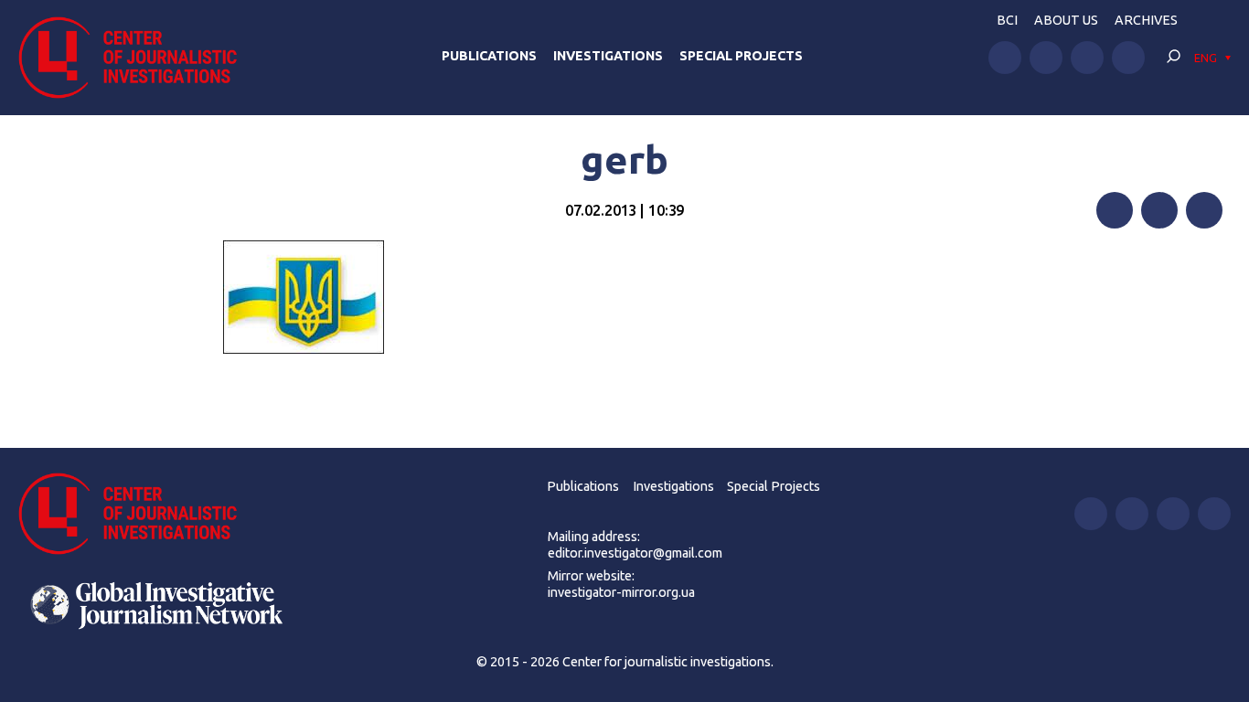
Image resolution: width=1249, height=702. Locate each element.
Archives (1146, 20)
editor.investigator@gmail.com (635, 553)
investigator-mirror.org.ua (621, 592)
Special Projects (741, 55)
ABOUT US (1066, 20)
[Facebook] (1114, 210)
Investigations (608, 55)
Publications (489, 55)
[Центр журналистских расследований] (136, 57)
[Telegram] (1204, 210)
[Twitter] (1159, 210)
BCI (1007, 20)
